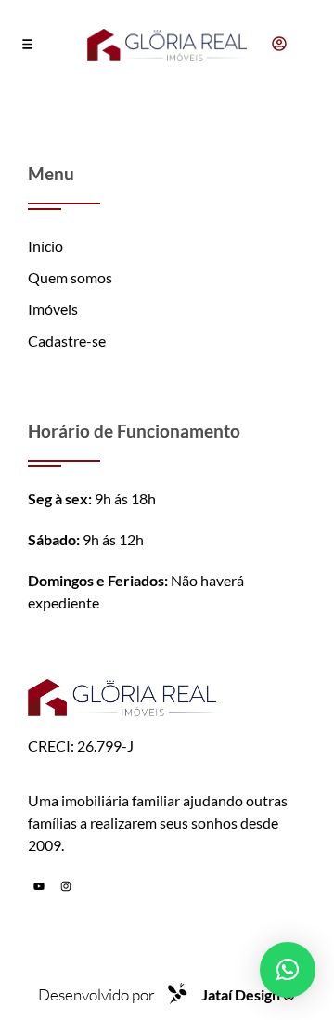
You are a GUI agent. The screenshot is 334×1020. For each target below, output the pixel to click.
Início (45, 246)
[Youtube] (39, 886)
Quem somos (70, 277)
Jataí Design (248, 994)
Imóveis (53, 309)
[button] (27, 45)
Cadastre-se (67, 340)
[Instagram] (66, 886)
